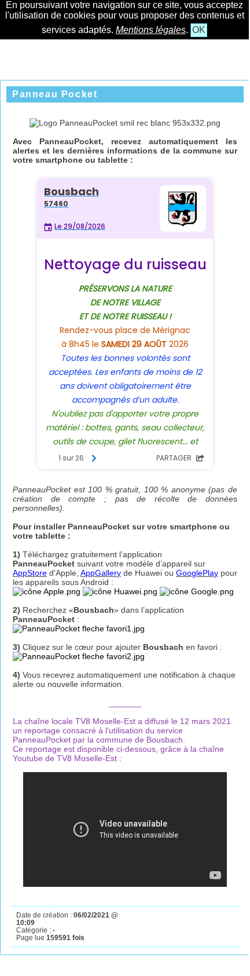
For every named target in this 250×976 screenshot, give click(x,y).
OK (198, 30)
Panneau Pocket (54, 94)
